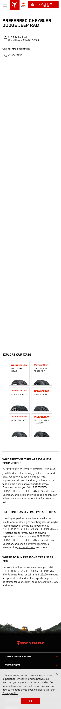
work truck (46, 582)
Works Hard (41, 394)
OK (30, 701)
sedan (26, 582)
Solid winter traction (41, 421)
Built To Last (19, 420)
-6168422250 (15, 55)
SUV (56, 582)
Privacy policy (10, 693)
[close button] (57, 673)
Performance (19, 394)
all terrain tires (27, 547)
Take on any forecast (40, 370)
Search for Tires (46, 5)
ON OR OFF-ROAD (17, 370)
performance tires (36, 544)
